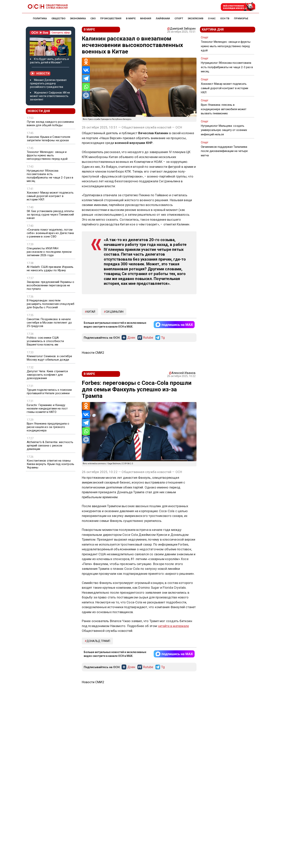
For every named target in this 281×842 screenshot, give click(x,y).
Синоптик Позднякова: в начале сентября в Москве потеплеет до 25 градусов (49, 322)
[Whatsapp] (86, 87)
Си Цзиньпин (114, 311)
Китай (91, 311)
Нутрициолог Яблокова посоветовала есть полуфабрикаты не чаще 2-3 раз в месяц (50, 176)
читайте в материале (173, 626)
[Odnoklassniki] (86, 61)
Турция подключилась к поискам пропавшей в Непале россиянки (49, 391)
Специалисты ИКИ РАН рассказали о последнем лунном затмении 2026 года (49, 252)
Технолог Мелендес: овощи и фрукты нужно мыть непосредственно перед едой (47, 155)
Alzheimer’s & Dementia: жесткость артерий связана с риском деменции (50, 445)
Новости (43, 73)
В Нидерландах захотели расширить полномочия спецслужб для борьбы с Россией (50, 304)
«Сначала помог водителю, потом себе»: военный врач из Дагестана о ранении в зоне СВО (50, 233)
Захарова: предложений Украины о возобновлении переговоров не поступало (50, 285)
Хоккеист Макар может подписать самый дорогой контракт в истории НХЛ (50, 196)
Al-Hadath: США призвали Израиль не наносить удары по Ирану (50, 268)
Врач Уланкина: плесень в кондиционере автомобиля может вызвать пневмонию (223, 109)
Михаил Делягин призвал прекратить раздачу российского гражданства (48, 83)
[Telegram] (86, 78)
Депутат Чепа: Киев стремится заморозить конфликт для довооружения (47, 375)
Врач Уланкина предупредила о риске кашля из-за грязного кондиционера (48, 427)
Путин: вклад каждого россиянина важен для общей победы (50, 123)
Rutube (148, 337)
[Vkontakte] (86, 70)
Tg (163, 337)
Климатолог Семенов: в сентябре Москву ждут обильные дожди (49, 357)
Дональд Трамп (98, 641)
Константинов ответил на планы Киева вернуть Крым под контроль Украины (50, 464)
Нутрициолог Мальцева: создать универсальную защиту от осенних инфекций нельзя (224, 130)
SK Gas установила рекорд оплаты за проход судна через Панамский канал (50, 214)
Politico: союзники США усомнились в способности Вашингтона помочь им (45, 341)
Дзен (131, 337)
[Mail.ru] (86, 95)
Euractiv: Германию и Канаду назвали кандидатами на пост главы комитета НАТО (47, 408)
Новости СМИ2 (93, 352)
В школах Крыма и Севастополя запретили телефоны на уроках (48, 138)
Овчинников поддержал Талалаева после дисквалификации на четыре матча (224, 151)
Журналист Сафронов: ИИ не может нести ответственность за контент (50, 96)
